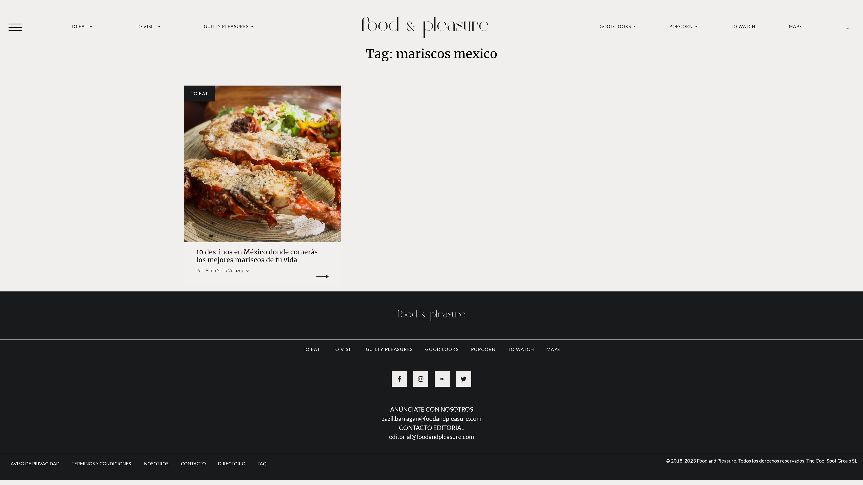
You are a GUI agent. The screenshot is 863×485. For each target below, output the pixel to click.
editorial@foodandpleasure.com (431, 436)
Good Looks (616, 26)
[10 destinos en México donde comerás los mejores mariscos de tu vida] (262, 164)
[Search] (848, 26)
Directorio (231, 463)
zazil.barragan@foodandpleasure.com (431, 418)
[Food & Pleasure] (425, 25)
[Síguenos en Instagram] (420, 379)
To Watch (743, 26)
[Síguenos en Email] (442, 379)
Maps (795, 26)
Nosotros (156, 463)
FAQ (262, 463)
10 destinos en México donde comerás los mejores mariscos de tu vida (257, 256)
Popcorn (681, 26)
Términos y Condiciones (102, 463)
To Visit (146, 26)
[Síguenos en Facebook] (399, 379)
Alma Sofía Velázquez (227, 270)
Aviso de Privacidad (35, 463)
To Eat (80, 26)
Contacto (193, 463)
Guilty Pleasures (227, 26)
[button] (15, 27)
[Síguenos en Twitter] (463, 379)
